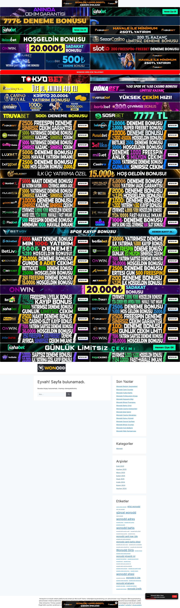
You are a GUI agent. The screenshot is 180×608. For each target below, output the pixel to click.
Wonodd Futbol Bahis (124, 393)
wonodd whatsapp (125, 583)
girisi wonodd (133, 506)
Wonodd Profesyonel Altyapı (127, 396)
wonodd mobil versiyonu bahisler (124, 566)
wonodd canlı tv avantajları (135, 544)
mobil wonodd (119, 516)
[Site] (45, 125)
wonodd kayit (119, 561)
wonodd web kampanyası (135, 580)
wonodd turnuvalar (120, 578)
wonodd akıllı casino (129, 522)
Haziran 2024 (121, 488)
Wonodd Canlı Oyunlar (124, 390)
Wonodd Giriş (125, 550)
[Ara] (69, 394)
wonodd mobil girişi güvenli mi (123, 563)
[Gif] (90, 173)
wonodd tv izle (133, 577)
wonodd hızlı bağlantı (121, 559)
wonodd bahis (125, 528)
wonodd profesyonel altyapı (123, 571)
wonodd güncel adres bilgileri (123, 553)
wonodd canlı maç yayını (122, 544)
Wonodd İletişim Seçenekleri (126, 386)
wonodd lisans (127, 561)
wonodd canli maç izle (127, 536)
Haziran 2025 (121, 469)
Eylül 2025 (120, 466)
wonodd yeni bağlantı (131, 586)
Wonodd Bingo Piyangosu (125, 402)
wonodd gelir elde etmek (136, 547)
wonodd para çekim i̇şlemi (134, 568)
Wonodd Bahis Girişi (123, 405)
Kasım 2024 (120, 485)
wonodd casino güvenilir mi (122, 547)
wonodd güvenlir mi (125, 556)
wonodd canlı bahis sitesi (128, 541)
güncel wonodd (126, 512)
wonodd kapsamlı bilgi (133, 559)
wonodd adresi (119, 522)
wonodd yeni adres (120, 586)
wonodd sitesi (125, 574)
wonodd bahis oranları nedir (123, 531)
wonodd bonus (131, 533)
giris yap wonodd (120, 509)
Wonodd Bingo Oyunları (125, 425)
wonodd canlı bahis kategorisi (123, 539)
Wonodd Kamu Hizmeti (125, 418)
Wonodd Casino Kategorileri (126, 409)
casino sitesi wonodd (121, 506)
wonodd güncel (138, 550)
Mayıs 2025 (120, 473)
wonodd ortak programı (121, 568)
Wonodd (119, 449)
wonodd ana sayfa (120, 524)
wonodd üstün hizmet (121, 589)
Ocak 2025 (120, 479)
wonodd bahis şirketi (135, 531)
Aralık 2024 (120, 482)
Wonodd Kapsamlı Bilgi (124, 399)
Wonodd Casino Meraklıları (126, 415)
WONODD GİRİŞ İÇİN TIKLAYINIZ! (90, 72)
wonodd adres (125, 519)
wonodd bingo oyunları (121, 533)
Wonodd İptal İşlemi (123, 412)
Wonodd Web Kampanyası (126, 431)
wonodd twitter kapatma (122, 580)
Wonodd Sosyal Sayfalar (125, 421)
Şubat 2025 (120, 476)
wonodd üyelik (134, 588)
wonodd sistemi (134, 571)
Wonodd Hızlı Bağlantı (124, 428)
